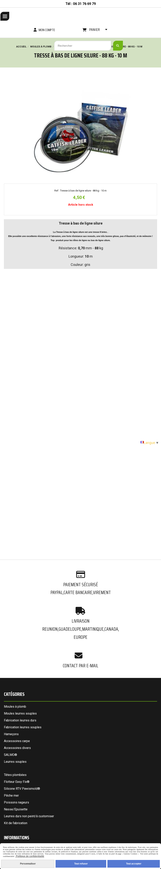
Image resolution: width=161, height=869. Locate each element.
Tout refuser (81, 863)
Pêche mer (11, 795)
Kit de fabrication (15, 823)
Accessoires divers (17, 748)
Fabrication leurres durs (20, 720)
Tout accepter (133, 863)
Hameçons (11, 734)
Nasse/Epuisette (15, 809)
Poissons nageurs (16, 802)
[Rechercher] (118, 46)
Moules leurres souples (20, 713)
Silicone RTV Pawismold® (22, 788)
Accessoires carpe (17, 741)
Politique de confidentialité (29, 856)
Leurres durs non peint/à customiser (29, 816)
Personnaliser (28, 863)
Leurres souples (15, 762)
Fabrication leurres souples (22, 727)
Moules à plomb (15, 706)
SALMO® (10, 755)
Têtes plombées (15, 775)
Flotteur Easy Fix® (16, 782)
